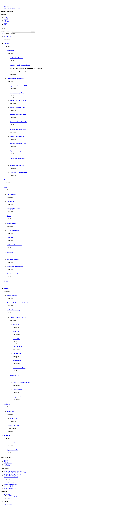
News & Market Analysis (14, 274)
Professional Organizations (15, 266)
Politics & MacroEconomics (21, 382)
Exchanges (10, 252)
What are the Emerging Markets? (17, 303)
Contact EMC (10, 498)
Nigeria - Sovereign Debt (17, 151)
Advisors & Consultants (14, 245)
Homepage (7, 435)
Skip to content (7, 6)
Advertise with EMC (13, 425)
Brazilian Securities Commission (20, 65)
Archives (6, 25)
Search (33, 31)
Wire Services (7, 465)
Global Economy (8, 463)
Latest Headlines (12, 443)
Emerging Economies (13, 208)
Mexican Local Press (19, 368)
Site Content (7, 494)
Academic (10, 237)
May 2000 (16, 324)
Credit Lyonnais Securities (18, 317)
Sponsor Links (11, 194)
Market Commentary (13, 310)
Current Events (7, 464)
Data (5, 20)
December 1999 (17, 360)
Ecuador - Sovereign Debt (18, 100)
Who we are (13, 418)
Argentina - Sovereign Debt (18, 86)
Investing (6, 460)
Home (5, 17)
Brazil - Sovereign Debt (17, 93)
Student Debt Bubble (16, 58)
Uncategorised (8, 36)
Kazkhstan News (15, 375)
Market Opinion (12, 295)
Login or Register (8, 504)
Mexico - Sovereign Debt (17, 107)
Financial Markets (18, 389)
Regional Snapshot (12, 450)
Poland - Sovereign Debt (17, 158)
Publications (10, 50)
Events (5, 23)
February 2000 (17, 346)
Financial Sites (11, 201)
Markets (6, 461)
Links (5, 24)
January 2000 (17, 353)
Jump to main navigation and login (12, 8)
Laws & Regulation (13, 230)
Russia (9, 216)
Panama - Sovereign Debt (18, 114)
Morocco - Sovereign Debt (18, 143)
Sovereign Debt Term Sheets (15, 78)
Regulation (6, 21)
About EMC (10, 411)
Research (6, 19)
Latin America (11, 223)
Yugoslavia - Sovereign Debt (18, 172)
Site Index (7, 404)
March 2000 (16, 339)
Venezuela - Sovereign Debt (18, 122)
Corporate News (18, 397)
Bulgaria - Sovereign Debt (18, 129)
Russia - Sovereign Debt (17, 165)
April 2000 (16, 331)
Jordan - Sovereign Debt (17, 136)
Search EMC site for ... (6, 31)
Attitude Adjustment (13, 259)
